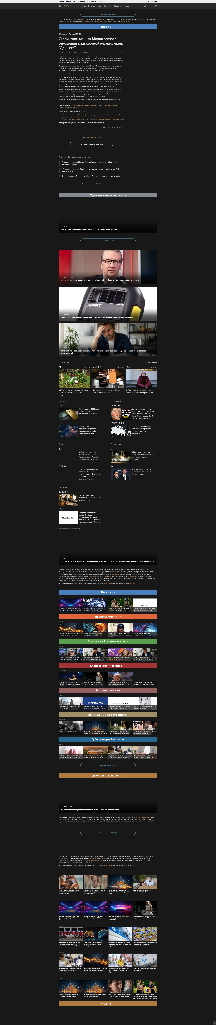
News (139, 821)
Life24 (61, 21)
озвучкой (103, 21)
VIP (71, 19)
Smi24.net (140, 819)
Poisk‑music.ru (70, 2)
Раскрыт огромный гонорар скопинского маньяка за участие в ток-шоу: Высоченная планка (93, 119)
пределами (62, 819)
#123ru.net (126, 21)
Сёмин (62, 509)
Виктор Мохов (74, 58)
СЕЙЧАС (147, 857)
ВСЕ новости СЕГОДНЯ (108, 15)
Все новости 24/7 (108, 240)
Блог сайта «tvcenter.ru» (81, 52)
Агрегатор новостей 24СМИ (92, 137)
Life (144, 821)
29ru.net (61, 2)
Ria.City (105, 575)
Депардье (115, 405)
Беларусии (136, 817)
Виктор (75, 34)
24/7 (118, 19)
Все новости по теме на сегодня (91, 144)
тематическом (141, 19)
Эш (60, 449)
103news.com (91, 2)
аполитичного (115, 571)
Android (96, 367)
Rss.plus (100, 2)
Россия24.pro (94, 858)
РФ (60, 367)
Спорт (99, 6)
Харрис (114, 466)
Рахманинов (117, 423)
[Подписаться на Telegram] (148, 1)
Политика (107, 6)
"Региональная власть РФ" (98, 576)
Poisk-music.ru (63, 719)
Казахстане (146, 817)
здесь (133, 583)
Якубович (63, 492)
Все (104, 19)
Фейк (129, 367)
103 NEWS (88, 862)
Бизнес (83, 6)
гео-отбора (81, 821)
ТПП (60, 423)
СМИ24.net (71, 862)
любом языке (108, 583)
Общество (117, 6)
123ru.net (154, 2)
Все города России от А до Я (108, 765)
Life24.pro (61, 646)
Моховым (75, 82)
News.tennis (81, 2)
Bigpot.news (62, 926)
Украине (128, 817)
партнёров (95, 860)
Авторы (126, 6)
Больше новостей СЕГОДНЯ (108, 833)
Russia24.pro (135, 575)
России (121, 817)
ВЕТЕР (67, 858)
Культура (91, 6)
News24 (82, 19)
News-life (61, 597)
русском (69, 21)
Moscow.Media (114, 575)
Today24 (85, 21)
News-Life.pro (78, 575)
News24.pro (62, 695)
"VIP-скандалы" (135, 576)
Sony (61, 405)
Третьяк (63, 466)
